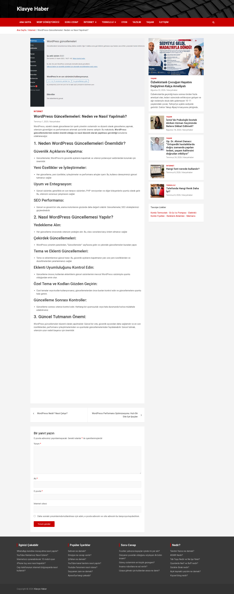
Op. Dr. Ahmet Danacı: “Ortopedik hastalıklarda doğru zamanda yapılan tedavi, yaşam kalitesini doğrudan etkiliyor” (180, 147)
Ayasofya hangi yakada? (79, 575)
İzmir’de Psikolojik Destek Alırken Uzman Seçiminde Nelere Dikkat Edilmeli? (181, 123)
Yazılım (137, 22)
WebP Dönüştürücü (48, 22)
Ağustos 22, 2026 (158, 90)
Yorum (37, 443)
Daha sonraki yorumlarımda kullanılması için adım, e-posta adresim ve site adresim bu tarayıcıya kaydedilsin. (88, 516)
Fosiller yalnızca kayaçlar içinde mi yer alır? (139, 551)
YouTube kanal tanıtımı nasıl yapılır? (84, 563)
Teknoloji (108, 22)
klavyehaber (55, 122)
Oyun (124, 22)
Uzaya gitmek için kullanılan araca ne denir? (139, 570)
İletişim (163, 22)
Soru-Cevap (71, 22)
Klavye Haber (33, 9)
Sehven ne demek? (77, 551)
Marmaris (190, 216)
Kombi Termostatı (159, 212)
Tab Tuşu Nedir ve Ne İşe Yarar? (185, 559)
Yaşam (150, 22)
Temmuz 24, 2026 (174, 157)
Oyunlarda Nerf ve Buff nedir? (184, 563)
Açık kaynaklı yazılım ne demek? (185, 571)
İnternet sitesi (40, 503)
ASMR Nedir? (176, 555)
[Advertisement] (87, 367)
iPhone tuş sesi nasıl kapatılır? (31, 563)
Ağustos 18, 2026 (173, 130)
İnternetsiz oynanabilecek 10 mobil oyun (36, 559)
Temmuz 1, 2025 (41, 122)
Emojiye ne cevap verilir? (79, 555)
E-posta (38, 491)
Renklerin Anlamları (176, 216)
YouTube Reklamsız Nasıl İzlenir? (32, 555)
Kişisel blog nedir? (179, 575)
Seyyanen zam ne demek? (80, 571)
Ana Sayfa (25, 22)
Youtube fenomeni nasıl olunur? (82, 567)
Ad (36, 478)
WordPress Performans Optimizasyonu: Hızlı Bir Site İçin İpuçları (115, 415)
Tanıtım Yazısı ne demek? (182, 551)
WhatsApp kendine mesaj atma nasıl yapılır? (37, 551)
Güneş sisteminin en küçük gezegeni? (137, 562)
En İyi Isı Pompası (177, 212)
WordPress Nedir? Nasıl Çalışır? (52, 413)
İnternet (89, 22)
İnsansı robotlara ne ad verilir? (133, 566)
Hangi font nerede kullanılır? (182, 168)
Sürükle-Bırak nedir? (179, 567)
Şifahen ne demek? (77, 559)
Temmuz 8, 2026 (173, 172)
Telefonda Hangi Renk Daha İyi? (182, 190)
